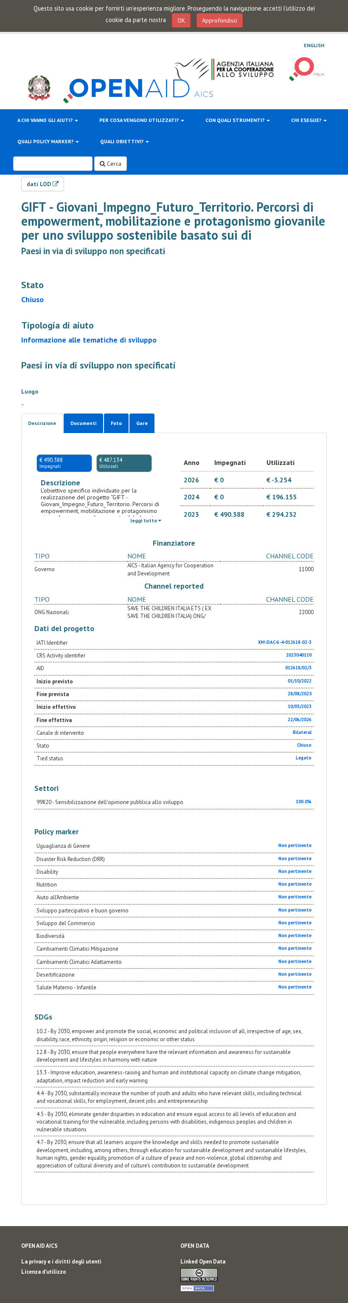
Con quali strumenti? (235, 120)
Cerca (113, 163)
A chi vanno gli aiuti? (45, 120)
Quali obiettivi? (122, 141)
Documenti (83, 423)
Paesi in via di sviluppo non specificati (93, 251)
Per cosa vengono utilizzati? (139, 120)
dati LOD (40, 184)
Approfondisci (219, 20)
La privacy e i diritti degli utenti (61, 1261)
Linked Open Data (202, 1261)
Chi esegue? (307, 120)
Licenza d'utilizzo (43, 1271)
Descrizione (42, 423)
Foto (116, 423)
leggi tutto (144, 520)
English (314, 45)
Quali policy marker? (46, 141)
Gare (142, 423)
